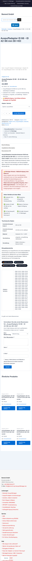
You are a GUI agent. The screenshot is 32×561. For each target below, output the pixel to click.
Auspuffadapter (19, 121)
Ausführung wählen (7, 408)
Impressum (5, 523)
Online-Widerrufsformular (9, 521)
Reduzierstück (5, 123)
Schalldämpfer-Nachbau (9, 507)
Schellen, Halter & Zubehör (9, 498)
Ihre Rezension (9, 337)
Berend (7, 124)
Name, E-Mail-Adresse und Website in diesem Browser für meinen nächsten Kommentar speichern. (14, 361)
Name (6, 347)
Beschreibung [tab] (5, 145)
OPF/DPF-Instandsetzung (9, 505)
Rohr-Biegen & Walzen (8, 500)
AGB (3, 516)
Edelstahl (26, 121)
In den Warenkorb (19, 113)
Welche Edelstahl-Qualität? (9, 555)
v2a (10, 123)
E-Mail (6, 353)
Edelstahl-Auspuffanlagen (9, 493)
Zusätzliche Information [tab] (8, 148)
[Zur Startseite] (16, 474)
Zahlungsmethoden (7, 530)
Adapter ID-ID (5, 76)
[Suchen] (19, 19)
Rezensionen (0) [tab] (6, 151)
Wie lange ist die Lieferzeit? (10, 544)
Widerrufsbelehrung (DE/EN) (10, 518)
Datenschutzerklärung (8, 525)
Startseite (4, 29)
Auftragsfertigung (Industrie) (10, 509)
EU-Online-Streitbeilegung (9, 537)
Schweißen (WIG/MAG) (8, 502)
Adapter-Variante (6, 103)
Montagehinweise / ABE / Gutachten (12, 553)
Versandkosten (13, 86)
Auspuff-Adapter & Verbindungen (13, 68)
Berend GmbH (8, 14)
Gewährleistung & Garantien (10, 532)
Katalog (10, 29)
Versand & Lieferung (8, 528)
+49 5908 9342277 (9, 484)
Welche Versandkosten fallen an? (11, 546)
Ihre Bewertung (7, 333)
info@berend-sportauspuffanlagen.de (16, 486)
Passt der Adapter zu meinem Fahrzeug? (13, 551)
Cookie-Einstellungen (8, 535)
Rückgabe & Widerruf (8, 548)
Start (3, 68)
